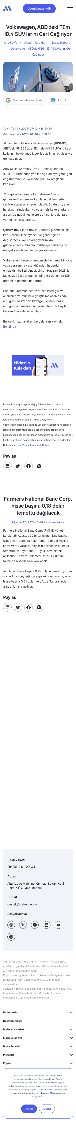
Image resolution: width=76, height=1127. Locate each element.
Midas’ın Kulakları (34, 42)
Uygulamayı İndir (39, 8)
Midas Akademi (12, 1037)
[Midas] (7, 8)
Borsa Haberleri (62, 42)
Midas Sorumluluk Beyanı (35, 445)
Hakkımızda (10, 1012)
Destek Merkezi (12, 1020)
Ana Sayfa (10, 42)
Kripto (7, 1063)
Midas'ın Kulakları (13, 1029)
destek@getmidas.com (23, 904)
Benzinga (9, 326)
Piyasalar (8, 1054)
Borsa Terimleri (12, 1046)
